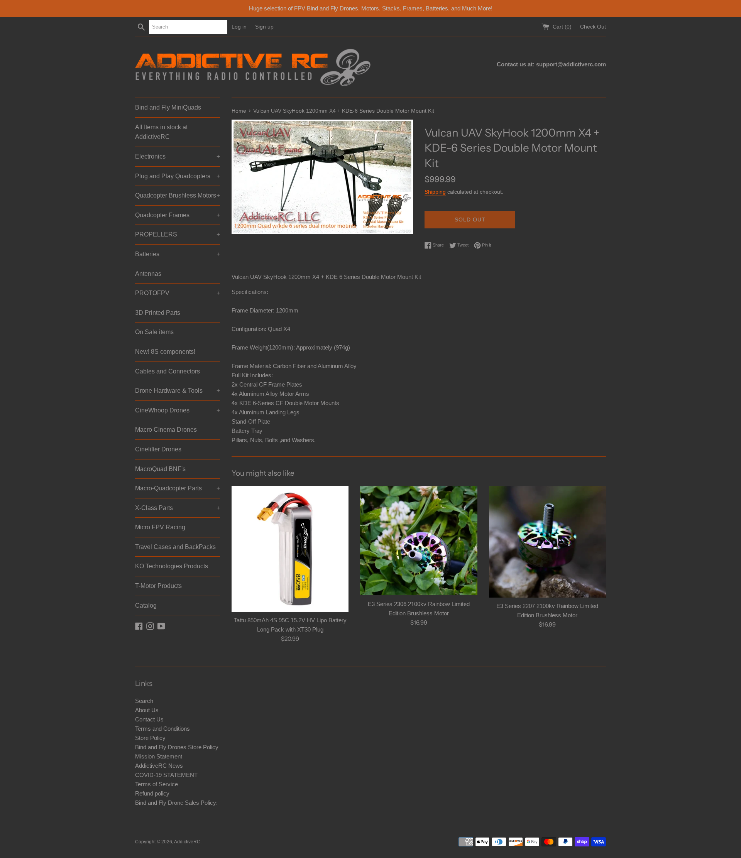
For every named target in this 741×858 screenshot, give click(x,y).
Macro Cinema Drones (166, 429)
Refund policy (152, 793)
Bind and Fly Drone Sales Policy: (176, 802)
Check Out (593, 27)
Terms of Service (156, 784)
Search (144, 701)
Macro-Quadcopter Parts (177, 488)
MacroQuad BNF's (160, 469)
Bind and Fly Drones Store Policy (176, 747)
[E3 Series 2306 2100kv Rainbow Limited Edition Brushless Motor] (418, 540)
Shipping (435, 192)
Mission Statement (158, 756)
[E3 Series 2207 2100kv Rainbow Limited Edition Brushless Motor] (547, 542)
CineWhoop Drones (177, 410)
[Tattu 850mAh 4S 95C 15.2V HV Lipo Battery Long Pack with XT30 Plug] (290, 549)
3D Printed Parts (157, 312)
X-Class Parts (177, 508)
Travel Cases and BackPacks (175, 547)
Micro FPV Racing (160, 527)
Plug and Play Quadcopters (177, 176)
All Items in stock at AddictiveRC (161, 132)
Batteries (177, 254)
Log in (239, 27)
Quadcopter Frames (177, 215)
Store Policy (150, 738)
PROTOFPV (177, 293)
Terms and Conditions (162, 728)
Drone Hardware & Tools (177, 390)
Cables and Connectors (167, 371)
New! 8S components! (165, 351)
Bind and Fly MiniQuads (168, 107)
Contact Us (149, 719)
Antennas (148, 273)
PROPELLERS (177, 234)
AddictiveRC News (159, 765)
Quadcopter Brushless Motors (177, 195)
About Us (147, 710)
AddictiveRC (187, 841)
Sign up (264, 27)
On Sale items (154, 332)
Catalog (146, 605)
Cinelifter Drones (158, 449)
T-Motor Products (158, 586)
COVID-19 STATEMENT (166, 775)
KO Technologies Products (171, 566)
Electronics (177, 156)
